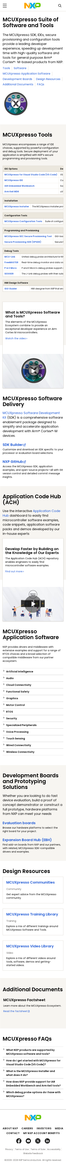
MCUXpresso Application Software (26, 74)
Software (20, 68)
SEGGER (9, 273)
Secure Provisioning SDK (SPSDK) (22, 241)
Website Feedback (33, 1153)
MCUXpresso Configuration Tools (23, 221)
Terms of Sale (38, 1149)
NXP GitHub (13, 461)
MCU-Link (9, 256)
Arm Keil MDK (11, 191)
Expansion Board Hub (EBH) (27, 839)
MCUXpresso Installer (16, 206)
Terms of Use (22, 1149)
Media (59, 1128)
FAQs (40, 84)
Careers (27, 1128)
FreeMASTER (11, 262)
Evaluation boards (19, 822)
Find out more (14, 571)
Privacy (9, 1149)
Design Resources (48, 79)
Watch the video (15, 338)
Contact (13, 1133)
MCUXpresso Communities (30, 882)
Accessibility (54, 1149)
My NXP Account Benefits (41, 1133)
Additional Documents (18, 84)
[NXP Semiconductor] (32, 5)
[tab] (33, 671)
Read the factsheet (15, 1011)
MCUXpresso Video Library (30, 946)
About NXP (10, 1128)
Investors (44, 1128)
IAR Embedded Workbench (19, 185)
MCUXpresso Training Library (32, 914)
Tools (6, 68)
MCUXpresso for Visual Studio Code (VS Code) (30, 174)
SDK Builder (13, 444)
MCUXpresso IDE (13, 180)
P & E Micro (10, 268)
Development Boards (17, 79)
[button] (33, 671)
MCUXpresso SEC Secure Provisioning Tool (28, 236)
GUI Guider (10, 288)
